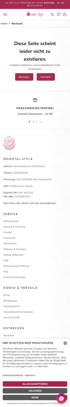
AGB (5, 260)
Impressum (9, 237)
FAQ (5, 271)
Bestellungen (10, 300)
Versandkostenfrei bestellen (18, 312)
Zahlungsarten (11, 221)
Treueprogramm (11, 306)
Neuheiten (45, 77)
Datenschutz (9, 243)
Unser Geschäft (11, 317)
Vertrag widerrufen (13, 254)
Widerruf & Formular (14, 249)
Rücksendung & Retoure (16, 266)
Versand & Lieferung (14, 226)
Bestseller (24, 77)
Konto (6, 295)
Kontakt (7, 232)
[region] (35, 107)
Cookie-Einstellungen (14, 277)
